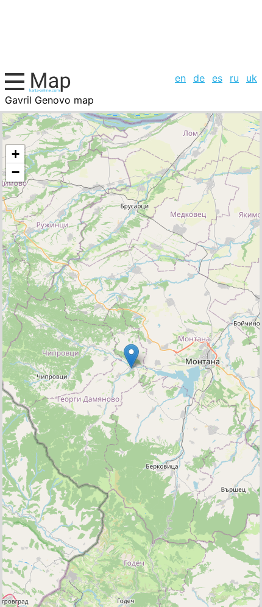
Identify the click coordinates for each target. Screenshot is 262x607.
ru (234, 78)
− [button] (15, 172)
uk (251, 78)
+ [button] (15, 154)
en (180, 78)
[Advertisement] (131, 34)
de (199, 78)
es (217, 78)
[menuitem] (180, 78)
